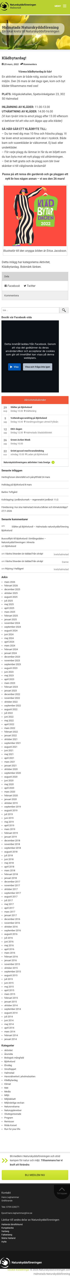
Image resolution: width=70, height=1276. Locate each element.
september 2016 (12, 930)
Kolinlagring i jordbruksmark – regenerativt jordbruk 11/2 (29, 499)
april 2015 (9, 990)
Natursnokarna (11, 1106)
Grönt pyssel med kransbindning (27, 450)
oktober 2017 (11, 889)
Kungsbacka (7, 1228)
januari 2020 (10, 799)
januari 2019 (10, 836)
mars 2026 (9, 582)
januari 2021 (10, 765)
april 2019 (9, 825)
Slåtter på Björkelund (21, 407)
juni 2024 (8, 634)
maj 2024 (9, 638)
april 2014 (9, 1027)
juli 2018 (8, 855)
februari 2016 (11, 956)
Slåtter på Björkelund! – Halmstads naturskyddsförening (40, 526)
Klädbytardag (10, 266)
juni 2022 (8, 716)
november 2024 (12, 623)
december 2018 (12, 840)
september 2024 (12, 626)
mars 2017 (9, 911)
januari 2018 (10, 878)
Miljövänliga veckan (14, 1102)
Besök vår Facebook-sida (16, 317)
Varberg (5, 1231)
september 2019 (12, 806)
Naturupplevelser (13, 1110)
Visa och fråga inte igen (37, 366)
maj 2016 (9, 945)
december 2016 (12, 919)
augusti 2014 (10, 1012)
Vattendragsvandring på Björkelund (29, 418)
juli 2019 (8, 814)
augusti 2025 (10, 597)
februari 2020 (11, 795)
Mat (6, 1087)
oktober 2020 (11, 769)
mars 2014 (9, 1031)
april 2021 (9, 758)
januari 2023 (10, 690)
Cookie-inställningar (19, 1269)
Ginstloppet (10, 1069)
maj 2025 (9, 604)
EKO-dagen (16, 429)
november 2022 (12, 698)
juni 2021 (8, 750)
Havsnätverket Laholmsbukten (19, 1076)
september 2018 (12, 848)
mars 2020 (9, 791)
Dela (6, 276)
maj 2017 (9, 904)
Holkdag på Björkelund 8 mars (16, 484)
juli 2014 (8, 1016)
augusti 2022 (10, 709)
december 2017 (12, 881)
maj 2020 (9, 784)
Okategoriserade (12, 1114)
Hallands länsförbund (12, 1224)
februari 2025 (11, 615)
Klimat (7, 1084)
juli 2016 (8, 938)
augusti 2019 (10, 810)
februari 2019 (11, 833)
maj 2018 (9, 863)
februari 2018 (11, 874)
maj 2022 (9, 720)
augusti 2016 (10, 934)
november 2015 (12, 964)
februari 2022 (11, 731)
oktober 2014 (11, 1005)
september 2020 (12, 773)
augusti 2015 (10, 975)
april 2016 (9, 949)
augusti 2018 (10, 851)
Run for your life (12, 1129)
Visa (16, 366)
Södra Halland (8, 1238)
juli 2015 (8, 979)
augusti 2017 (10, 896)
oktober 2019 (11, 803)
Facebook (13, 286)
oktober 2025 (11, 593)
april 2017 (9, 908)
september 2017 (12, 893)
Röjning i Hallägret (14, 568)
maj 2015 (9, 986)
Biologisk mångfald (14, 1057)
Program (8, 1117)
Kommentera (30, 64)
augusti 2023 (10, 668)
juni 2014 (8, 1020)
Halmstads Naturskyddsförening (30, 27)
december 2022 (12, 694)
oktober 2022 (11, 701)
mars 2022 (9, 728)
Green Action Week (20, 439)
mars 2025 (9, 612)
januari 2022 (10, 735)
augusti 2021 (10, 746)
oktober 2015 (11, 968)
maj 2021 (9, 754)
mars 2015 (9, 994)
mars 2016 (9, 952)
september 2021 (12, 743)
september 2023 (12, 664)
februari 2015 (11, 998)
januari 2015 (10, 1001)
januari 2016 (10, 960)
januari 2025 (10, 619)
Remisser (9, 1121)
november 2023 (12, 660)
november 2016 (12, 923)
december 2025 (12, 589)
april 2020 (9, 788)
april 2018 (9, 866)
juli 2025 (8, 600)
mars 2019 (9, 829)
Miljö (6, 1095)
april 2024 (9, 641)
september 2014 (12, 1009)
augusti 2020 (10, 776)
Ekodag (8, 1065)
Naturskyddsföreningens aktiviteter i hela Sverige (27, 462)
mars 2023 (9, 683)
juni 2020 (8, 780)
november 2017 (12, 885)
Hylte (3, 1242)
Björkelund (6, 530)
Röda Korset (10, 1125)
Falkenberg (6, 1234)
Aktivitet (44, 262)
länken (36, 266)
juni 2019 (8, 818)
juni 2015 (8, 983)
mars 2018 (9, 870)
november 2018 (12, 844)
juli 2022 (8, 713)
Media (7, 1091)
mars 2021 (9, 761)
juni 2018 (8, 859)
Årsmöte (8, 1054)
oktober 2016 (11, 926)
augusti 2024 (10, 630)
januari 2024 (10, 653)
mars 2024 (9, 645)
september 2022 (12, 705)
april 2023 (9, 679)
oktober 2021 (11, 739)
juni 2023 (8, 672)
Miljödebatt (10, 1099)
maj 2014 (9, 1024)
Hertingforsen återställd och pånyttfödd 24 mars (25, 477)
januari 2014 (10, 1039)
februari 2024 (11, 649)
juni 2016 (8, 941)
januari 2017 (10, 915)
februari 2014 (11, 1035)
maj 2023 (9, 675)
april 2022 (9, 724)
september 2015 (12, 971)
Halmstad (9, 1072)
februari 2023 (11, 686)
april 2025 (9, 608)
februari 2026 (11, 585)
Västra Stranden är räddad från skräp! (24, 553)
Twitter (30, 286)
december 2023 (12, 656)
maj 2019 (9, 821)
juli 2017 (8, 900)
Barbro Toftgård (9, 492)
